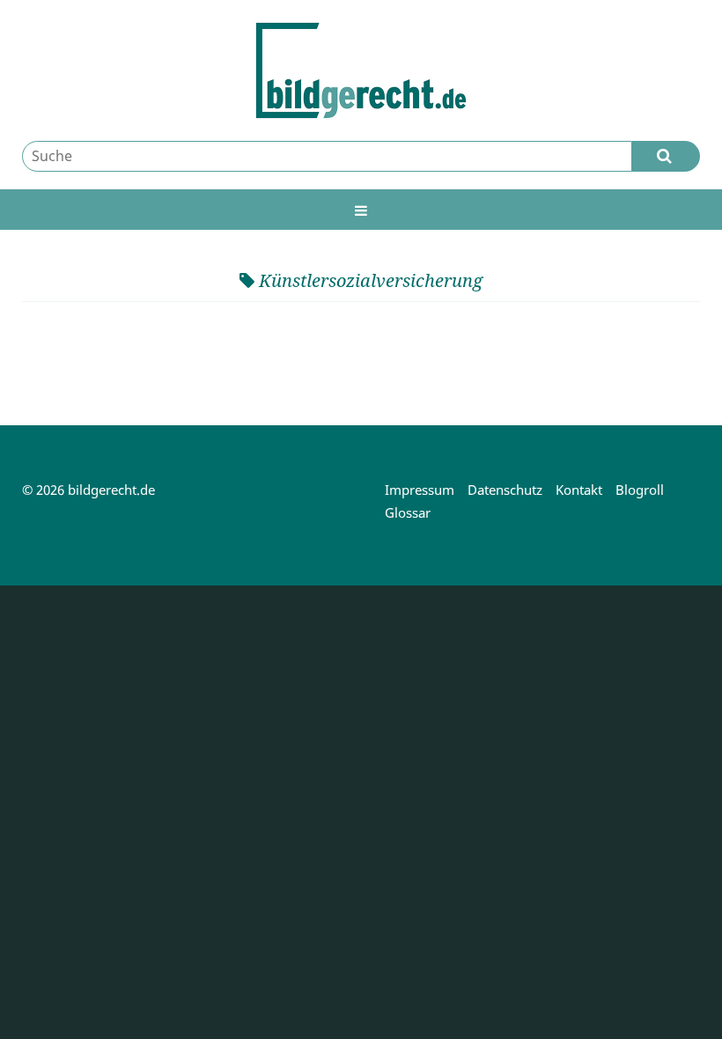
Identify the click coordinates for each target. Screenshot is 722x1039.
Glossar (408, 512)
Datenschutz (505, 489)
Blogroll (639, 489)
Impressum (419, 489)
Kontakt (579, 489)
